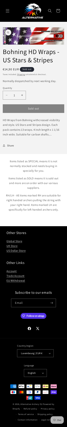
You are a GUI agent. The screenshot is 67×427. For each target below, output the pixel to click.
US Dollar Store (16, 250)
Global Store (14, 241)
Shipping (21, 74)
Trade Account (16, 276)
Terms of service (26, 414)
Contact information (27, 419)
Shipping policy (45, 414)
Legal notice (47, 419)
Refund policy (30, 408)
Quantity (7, 88)
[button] (7, 11)
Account (12, 271)
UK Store (12, 246)
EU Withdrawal (16, 280)
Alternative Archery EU (31, 404)
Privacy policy (47, 408)
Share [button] (10, 145)
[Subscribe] (52, 303)
